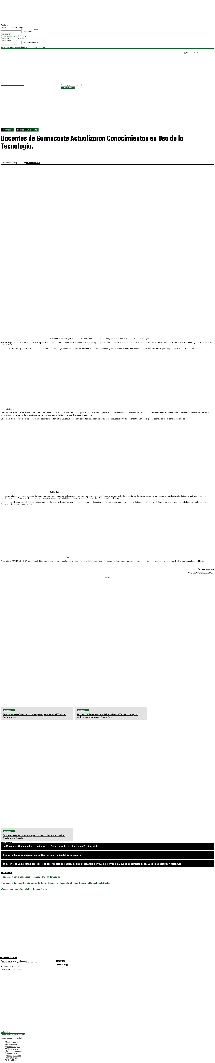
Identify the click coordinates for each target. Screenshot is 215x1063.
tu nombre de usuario (30, 29)
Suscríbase (67, 87)
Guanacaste (7, 130)
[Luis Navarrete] (21, 163)
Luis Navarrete (33, 163)
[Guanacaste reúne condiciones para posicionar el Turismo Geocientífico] (37, 653)
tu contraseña (27, 32)
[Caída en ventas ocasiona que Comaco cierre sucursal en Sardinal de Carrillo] (37, 774)
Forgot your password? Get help (13, 36)
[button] (119, 81)
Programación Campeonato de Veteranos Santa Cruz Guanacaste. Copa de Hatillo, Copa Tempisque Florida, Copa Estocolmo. (56, 883)
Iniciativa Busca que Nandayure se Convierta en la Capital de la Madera (42, 855)
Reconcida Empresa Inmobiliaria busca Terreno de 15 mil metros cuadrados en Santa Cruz (107, 715)
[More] (103, 155)
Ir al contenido (6, 1032)
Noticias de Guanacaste (27, 130)
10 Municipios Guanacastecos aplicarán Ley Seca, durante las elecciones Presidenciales (51, 846)
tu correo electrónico (30, 42)
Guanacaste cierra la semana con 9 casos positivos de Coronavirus (30, 877)
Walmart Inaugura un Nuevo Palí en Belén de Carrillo (24, 889)
